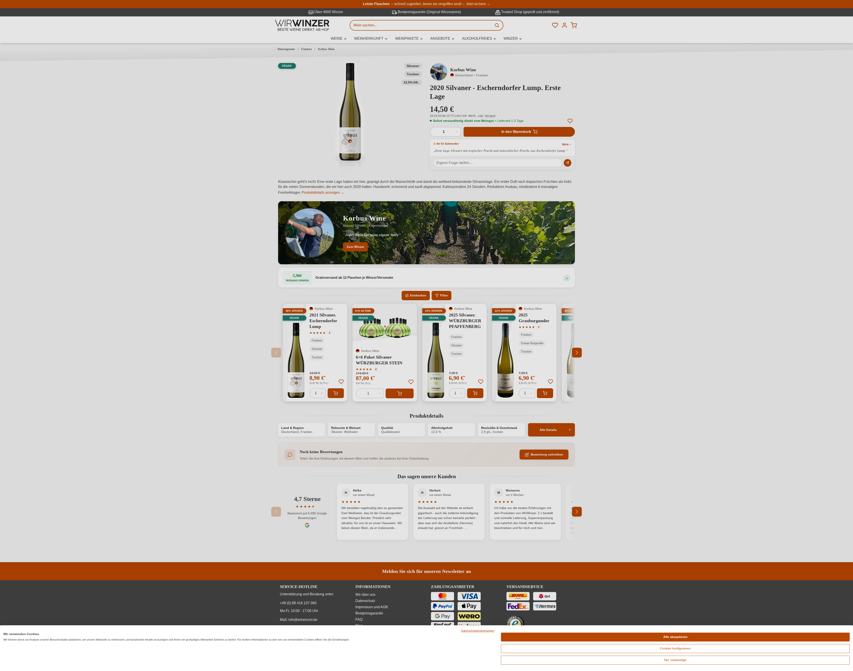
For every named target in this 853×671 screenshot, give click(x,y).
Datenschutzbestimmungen (477, 630)
